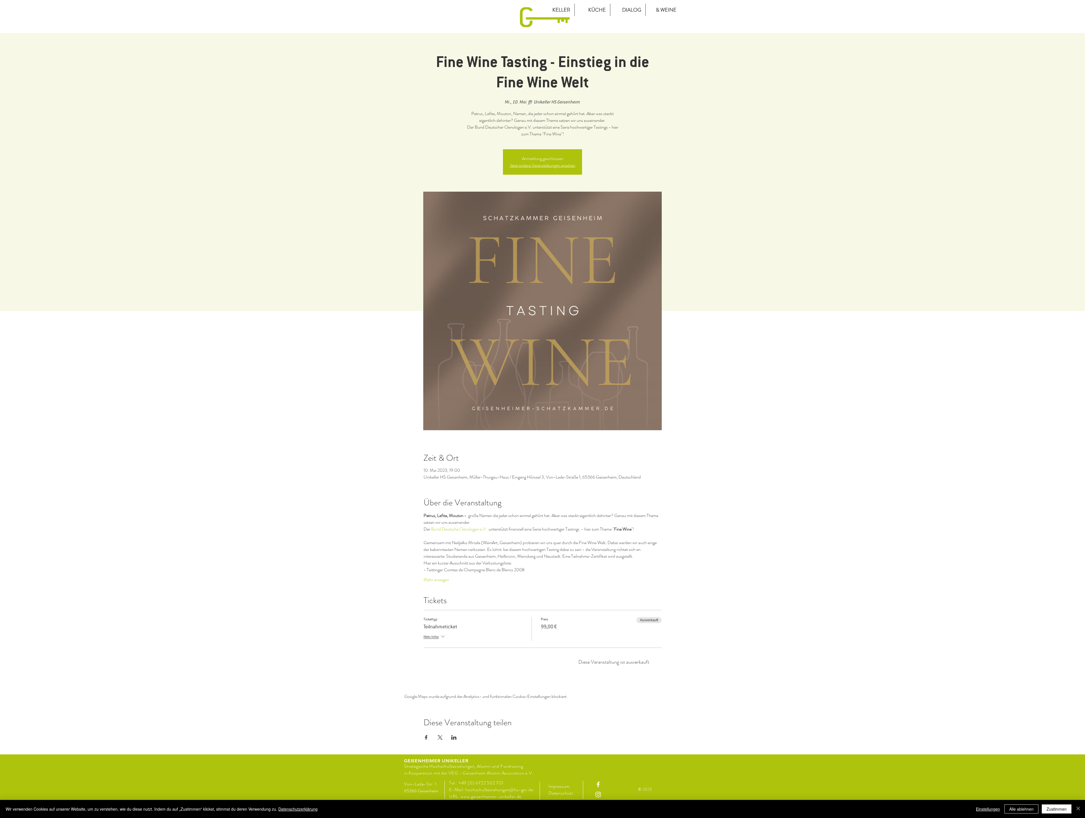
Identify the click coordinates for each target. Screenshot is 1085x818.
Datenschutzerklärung (298, 809)
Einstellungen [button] (988, 809)
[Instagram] (598, 794)
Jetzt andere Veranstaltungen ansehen (542, 165)
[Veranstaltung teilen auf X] (440, 737)
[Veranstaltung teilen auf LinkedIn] (454, 737)
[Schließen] (1078, 808)
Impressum (559, 786)
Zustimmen (1057, 809)
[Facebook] (598, 784)
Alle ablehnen (1021, 809)
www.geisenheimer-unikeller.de (491, 796)
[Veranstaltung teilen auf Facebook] (426, 737)
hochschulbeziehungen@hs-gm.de (499, 789)
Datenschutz (561, 793)
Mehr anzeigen (436, 580)
